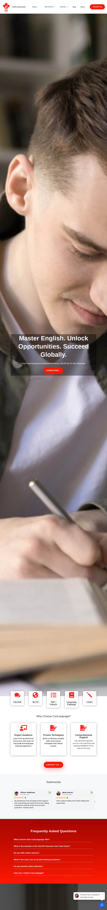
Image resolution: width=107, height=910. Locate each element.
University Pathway (72, 703)
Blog (74, 7)
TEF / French (53, 703)
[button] (12, 801)
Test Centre (50, 7)
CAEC (89, 702)
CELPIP (17, 702)
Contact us (52, 765)
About (82, 7)
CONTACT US (97, 7)
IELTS (35, 702)
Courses (64, 7)
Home (34, 7)
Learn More (52, 370)
